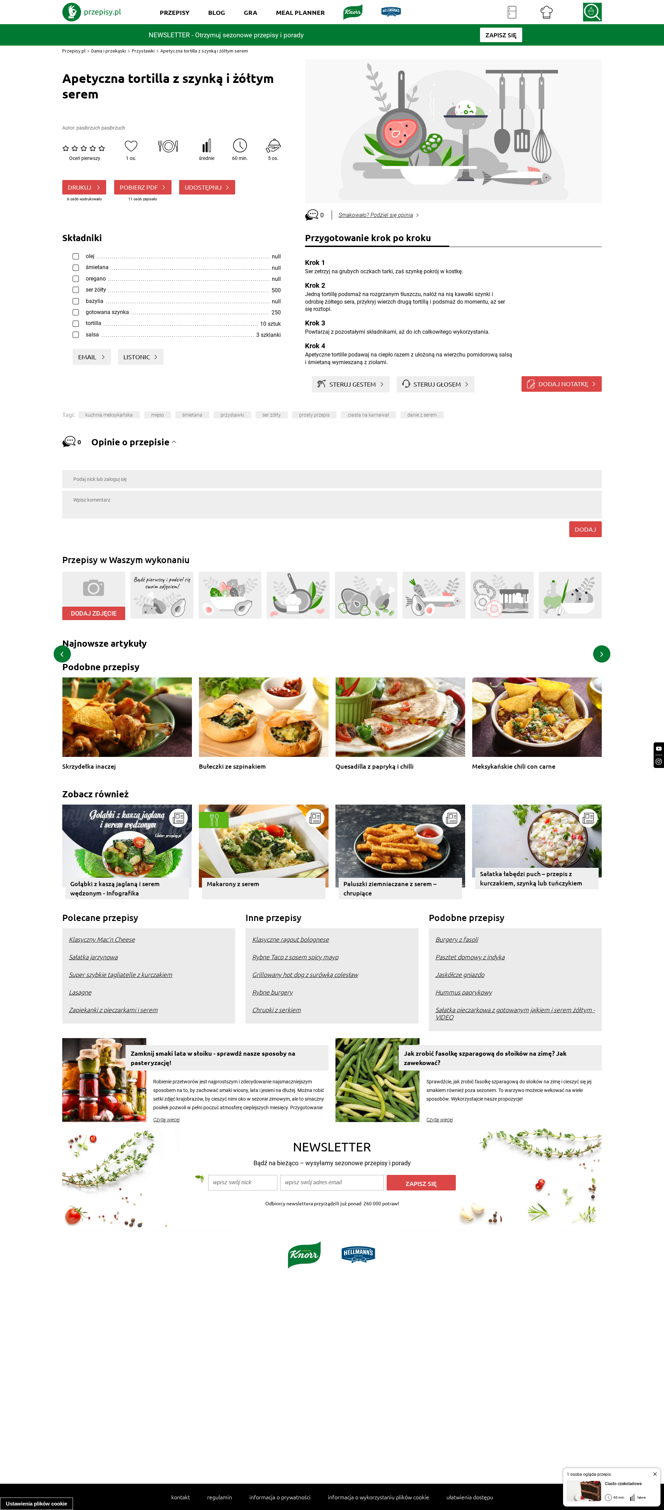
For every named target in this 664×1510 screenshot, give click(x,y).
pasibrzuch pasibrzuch (100, 128)
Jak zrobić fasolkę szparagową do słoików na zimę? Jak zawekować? (485, 1057)
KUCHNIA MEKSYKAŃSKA (109, 415)
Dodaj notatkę (563, 383)
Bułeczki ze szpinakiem (232, 766)
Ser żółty (271, 415)
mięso (157, 415)
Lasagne (80, 992)
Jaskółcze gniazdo (459, 974)
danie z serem (422, 415)
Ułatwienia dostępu (469, 1497)
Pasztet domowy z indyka (470, 956)
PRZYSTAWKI (232, 415)
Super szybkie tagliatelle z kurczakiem (120, 974)
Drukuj (80, 187)
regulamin (219, 1497)
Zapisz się (421, 1183)
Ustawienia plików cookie (36, 1504)
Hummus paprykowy (463, 992)
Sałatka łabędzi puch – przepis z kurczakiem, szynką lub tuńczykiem (531, 878)
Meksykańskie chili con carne (513, 766)
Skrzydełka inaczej (89, 766)
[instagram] (658, 761)
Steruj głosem (437, 384)
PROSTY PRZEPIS (314, 415)
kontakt (180, 1497)
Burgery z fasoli (456, 939)
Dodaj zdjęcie (94, 613)
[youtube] (658, 748)
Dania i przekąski (108, 51)
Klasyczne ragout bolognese (290, 939)
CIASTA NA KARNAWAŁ (368, 415)
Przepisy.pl (73, 51)
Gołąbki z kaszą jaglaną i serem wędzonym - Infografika (115, 888)
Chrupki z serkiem (276, 1009)
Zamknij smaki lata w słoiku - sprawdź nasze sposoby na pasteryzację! (213, 1057)
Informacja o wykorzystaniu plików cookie (378, 1497)
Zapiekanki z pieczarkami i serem (113, 1009)
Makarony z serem (233, 883)
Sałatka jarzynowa (93, 956)
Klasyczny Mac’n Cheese (102, 939)
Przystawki (143, 51)
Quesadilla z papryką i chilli (374, 766)
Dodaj (585, 529)
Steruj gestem (353, 384)
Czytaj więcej (166, 1119)
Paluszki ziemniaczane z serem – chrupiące (389, 888)
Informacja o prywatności (280, 1497)
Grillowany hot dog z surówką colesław (305, 974)
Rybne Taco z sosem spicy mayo (295, 956)
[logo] (91, 12)
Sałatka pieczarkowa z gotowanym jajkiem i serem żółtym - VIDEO (515, 1013)
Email (88, 356)
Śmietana (192, 415)
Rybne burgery (272, 992)
